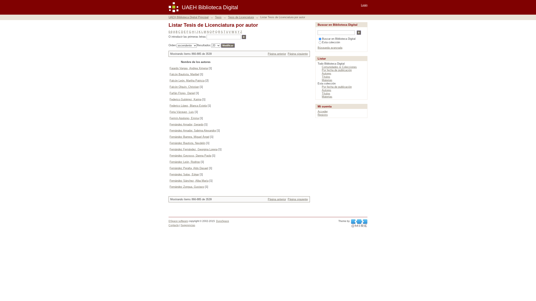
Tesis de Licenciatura (241, 17)
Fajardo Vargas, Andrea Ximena (189, 68)
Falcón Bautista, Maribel (184, 74)
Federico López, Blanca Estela (188, 105)
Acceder (323, 111)
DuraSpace (222, 221)
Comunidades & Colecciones (339, 67)
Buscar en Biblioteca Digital (339, 38)
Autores (326, 73)
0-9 (170, 31)
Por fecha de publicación (337, 70)
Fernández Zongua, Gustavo (187, 186)
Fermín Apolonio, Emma (184, 118)
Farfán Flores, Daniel (182, 93)
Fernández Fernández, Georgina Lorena (194, 149)
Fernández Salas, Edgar (184, 174)
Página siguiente (298, 53)
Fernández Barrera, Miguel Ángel (189, 136)
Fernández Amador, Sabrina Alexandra (193, 130)
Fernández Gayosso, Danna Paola (190, 155)
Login (364, 5)
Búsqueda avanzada (330, 47)
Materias (327, 80)
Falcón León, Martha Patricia (187, 80)
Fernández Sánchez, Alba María (189, 180)
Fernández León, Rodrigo (185, 161)
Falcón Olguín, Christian (184, 86)
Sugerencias (188, 225)
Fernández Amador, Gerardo (187, 124)
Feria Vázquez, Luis (182, 112)
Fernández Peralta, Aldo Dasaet (189, 168)
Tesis (218, 17)
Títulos (326, 76)
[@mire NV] (359, 223)
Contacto (174, 225)
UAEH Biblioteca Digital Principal (189, 17)
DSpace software (178, 221)
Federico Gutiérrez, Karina (185, 99)
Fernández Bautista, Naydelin (187, 143)
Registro (323, 114)
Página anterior (277, 53)
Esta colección (331, 42)
